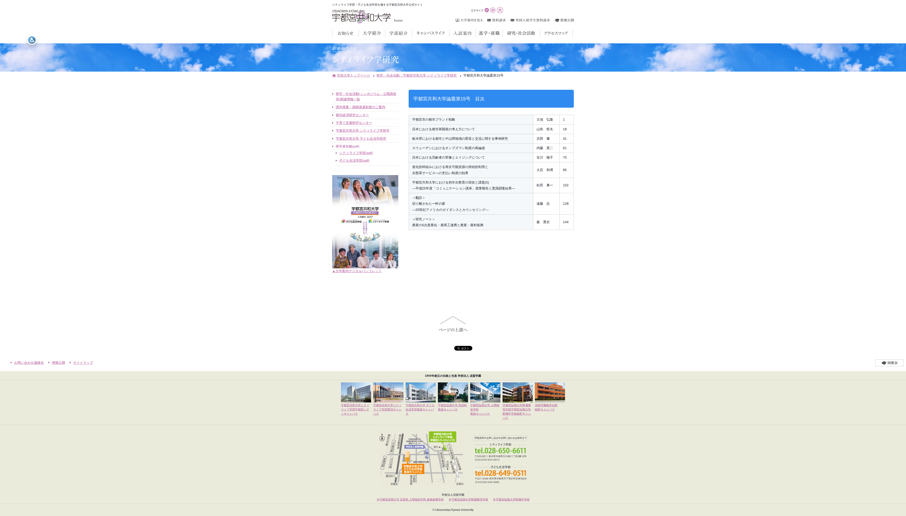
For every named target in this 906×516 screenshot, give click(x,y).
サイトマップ (83, 362)
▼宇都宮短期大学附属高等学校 (468, 499)
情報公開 (58, 362)
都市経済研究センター (352, 115)
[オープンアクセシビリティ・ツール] (32, 40)
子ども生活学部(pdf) (354, 160)
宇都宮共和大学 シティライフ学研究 (363, 130)
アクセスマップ (572, 33)
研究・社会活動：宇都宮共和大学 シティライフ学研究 (417, 75)
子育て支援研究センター (354, 123)
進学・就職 (502, 33)
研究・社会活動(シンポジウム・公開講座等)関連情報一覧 (366, 96)
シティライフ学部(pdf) (356, 153)
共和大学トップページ (353, 75)
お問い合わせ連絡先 (29, 362)
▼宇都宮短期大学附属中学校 (511, 499)
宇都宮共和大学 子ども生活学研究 (361, 138)
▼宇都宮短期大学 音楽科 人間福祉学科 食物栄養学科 (410, 499)
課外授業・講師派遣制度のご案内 (360, 107)
